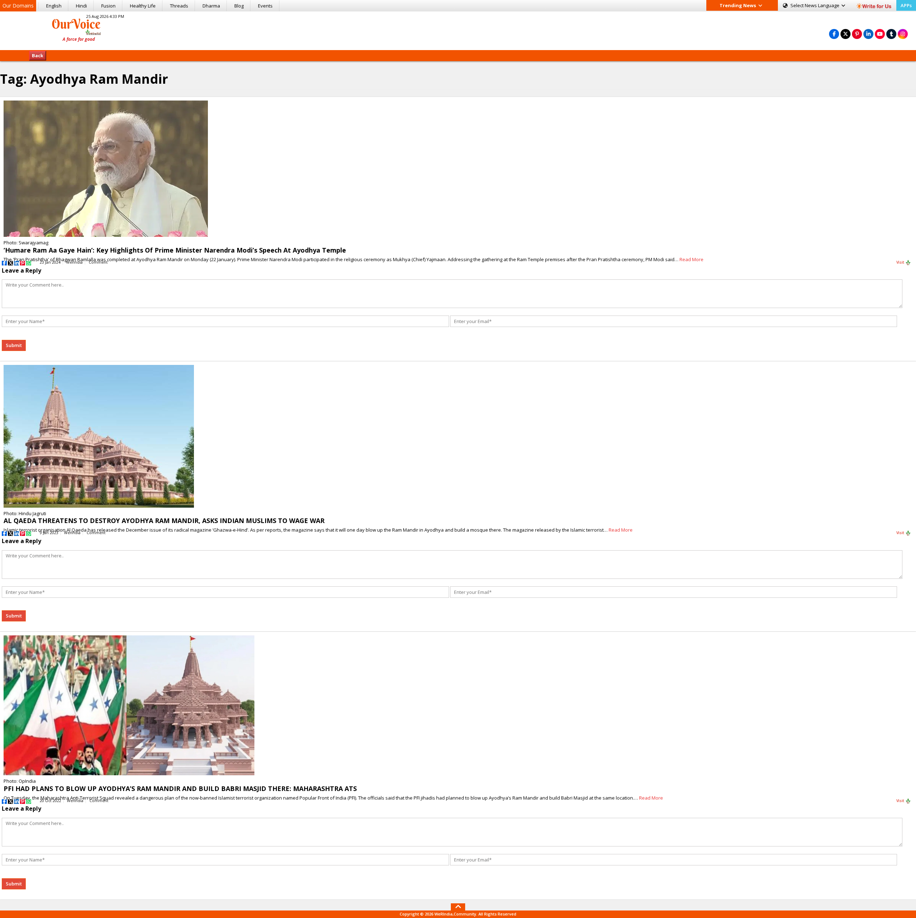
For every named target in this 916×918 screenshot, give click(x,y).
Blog (239, 6)
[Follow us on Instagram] (903, 33)
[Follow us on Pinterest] (857, 33)
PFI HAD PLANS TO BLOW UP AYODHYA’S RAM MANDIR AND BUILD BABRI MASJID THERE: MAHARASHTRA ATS (180, 788)
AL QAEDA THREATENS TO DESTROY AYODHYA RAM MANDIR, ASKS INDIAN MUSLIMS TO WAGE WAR (164, 520)
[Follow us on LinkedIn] (868, 33)
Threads (179, 6)
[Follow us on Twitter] (846, 33)
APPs (906, 5)
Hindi (81, 6)
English (54, 6)
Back (37, 55)
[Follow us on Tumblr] (891, 33)
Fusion (108, 6)
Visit (900, 262)
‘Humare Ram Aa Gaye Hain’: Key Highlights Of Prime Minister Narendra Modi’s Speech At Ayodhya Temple (175, 250)
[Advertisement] (458, 30)
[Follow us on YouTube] (880, 33)
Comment (98, 262)
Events (265, 6)
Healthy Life (143, 6)
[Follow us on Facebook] (834, 33)
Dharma (211, 6)
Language (815, 5)
